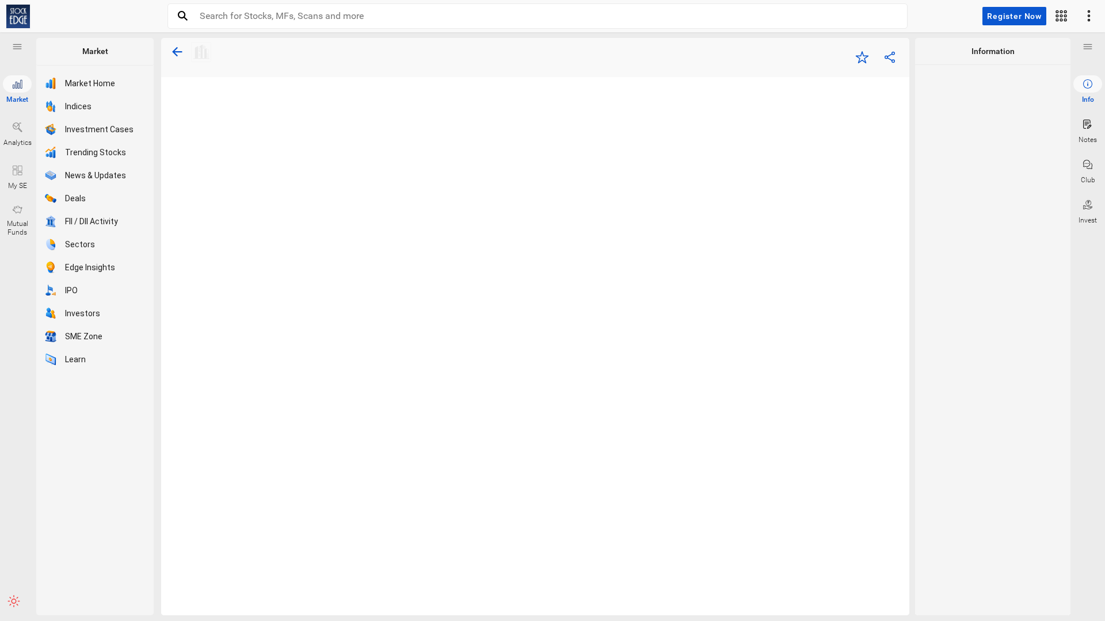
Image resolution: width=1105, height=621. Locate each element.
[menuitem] (1087, 89)
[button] (17, 46)
